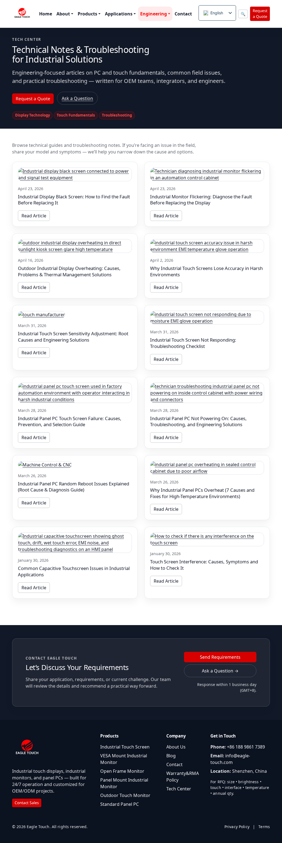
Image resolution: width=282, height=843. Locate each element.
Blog (171, 756)
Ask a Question (77, 98)
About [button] (63, 14)
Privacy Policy (237, 826)
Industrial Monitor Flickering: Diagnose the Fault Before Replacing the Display (201, 199)
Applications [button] (118, 14)
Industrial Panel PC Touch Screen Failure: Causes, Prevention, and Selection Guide (69, 421)
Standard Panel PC (119, 804)
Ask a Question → (220, 671)
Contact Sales (27, 803)
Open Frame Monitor (122, 771)
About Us (176, 747)
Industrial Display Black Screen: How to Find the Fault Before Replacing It (74, 199)
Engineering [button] (153, 14)
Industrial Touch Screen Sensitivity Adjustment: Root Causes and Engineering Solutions (73, 336)
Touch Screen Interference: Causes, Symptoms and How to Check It (204, 564)
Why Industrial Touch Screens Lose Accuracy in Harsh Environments (206, 271)
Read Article (33, 216)
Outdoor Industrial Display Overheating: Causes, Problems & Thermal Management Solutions (69, 271)
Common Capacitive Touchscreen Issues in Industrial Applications (74, 571)
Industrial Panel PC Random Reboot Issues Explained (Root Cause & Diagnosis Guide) (73, 486)
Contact (183, 14)
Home (45, 14)
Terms (264, 826)
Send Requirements (220, 657)
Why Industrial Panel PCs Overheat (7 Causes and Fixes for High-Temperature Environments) (202, 493)
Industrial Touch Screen (125, 747)
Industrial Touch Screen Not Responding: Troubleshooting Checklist (193, 343)
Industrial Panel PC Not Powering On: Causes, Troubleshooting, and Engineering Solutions (198, 421)
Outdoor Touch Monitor (125, 795)
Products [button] (87, 14)
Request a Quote (260, 13)
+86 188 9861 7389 (246, 747)
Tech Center (178, 789)
